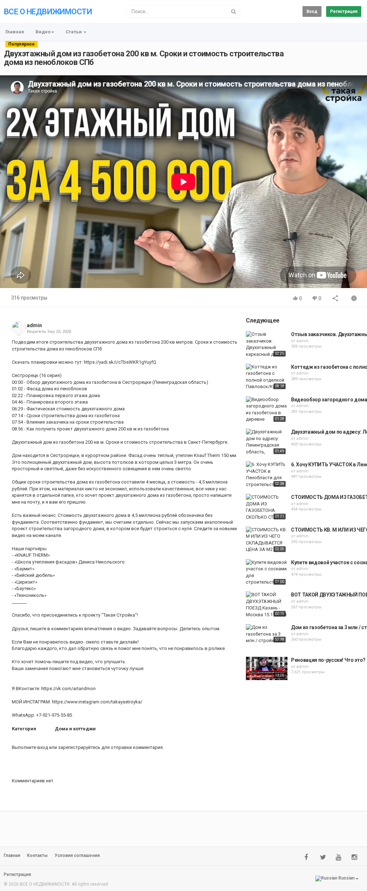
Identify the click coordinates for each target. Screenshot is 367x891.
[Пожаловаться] (354, 299)
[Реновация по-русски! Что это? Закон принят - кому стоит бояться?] (266, 668)
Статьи (74, 31)
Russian (346, 878)
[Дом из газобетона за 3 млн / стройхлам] (266, 634)
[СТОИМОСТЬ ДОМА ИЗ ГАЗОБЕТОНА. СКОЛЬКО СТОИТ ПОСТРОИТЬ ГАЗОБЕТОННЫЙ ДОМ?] (266, 507)
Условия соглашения (77, 855)
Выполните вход (30, 747)
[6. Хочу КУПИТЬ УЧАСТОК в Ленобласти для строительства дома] (266, 475)
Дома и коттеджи (75, 728)
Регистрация (343, 11)
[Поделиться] (335, 299)
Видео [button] (43, 31)
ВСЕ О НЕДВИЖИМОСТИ (48, 11)
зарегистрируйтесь (79, 747)
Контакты (37, 855)
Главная (14, 31)
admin (34, 325)
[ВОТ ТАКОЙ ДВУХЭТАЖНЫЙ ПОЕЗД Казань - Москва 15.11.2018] (266, 604)
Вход (312, 11)
